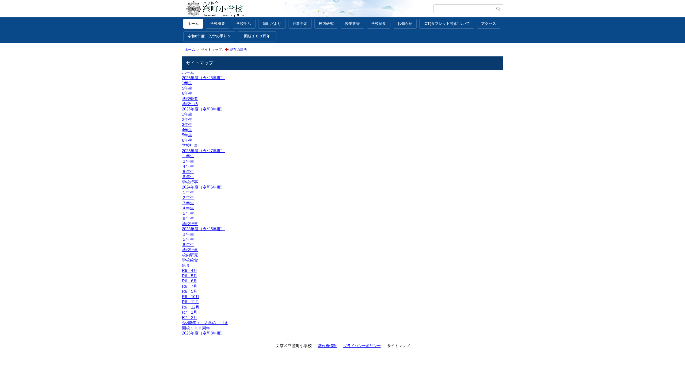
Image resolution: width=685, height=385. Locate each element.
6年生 (187, 93)
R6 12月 (190, 307)
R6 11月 (190, 301)
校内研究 (326, 23)
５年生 (188, 171)
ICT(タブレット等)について (447, 23)
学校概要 (217, 23)
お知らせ (404, 23)
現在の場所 (238, 50)
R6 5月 (189, 276)
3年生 (187, 124)
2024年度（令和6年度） (203, 187)
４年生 (188, 166)
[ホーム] (308, 9)
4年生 (187, 130)
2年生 (187, 119)
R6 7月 (189, 286)
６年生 (188, 176)
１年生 (188, 155)
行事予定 (299, 23)
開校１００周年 (259, 36)
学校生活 (243, 23)
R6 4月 (189, 270)
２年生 (188, 161)
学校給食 (378, 23)
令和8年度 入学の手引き (209, 36)
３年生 (188, 203)
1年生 (187, 82)
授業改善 (352, 23)
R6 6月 (189, 281)
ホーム (193, 23)
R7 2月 (189, 317)
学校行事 (190, 145)
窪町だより (271, 23)
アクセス (488, 23)
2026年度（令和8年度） (203, 77)
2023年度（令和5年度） (203, 228)
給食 (186, 265)
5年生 (187, 88)
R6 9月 (189, 291)
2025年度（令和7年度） (203, 150)
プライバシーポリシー (362, 346)
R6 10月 (190, 296)
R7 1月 (189, 312)
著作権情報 (327, 346)
